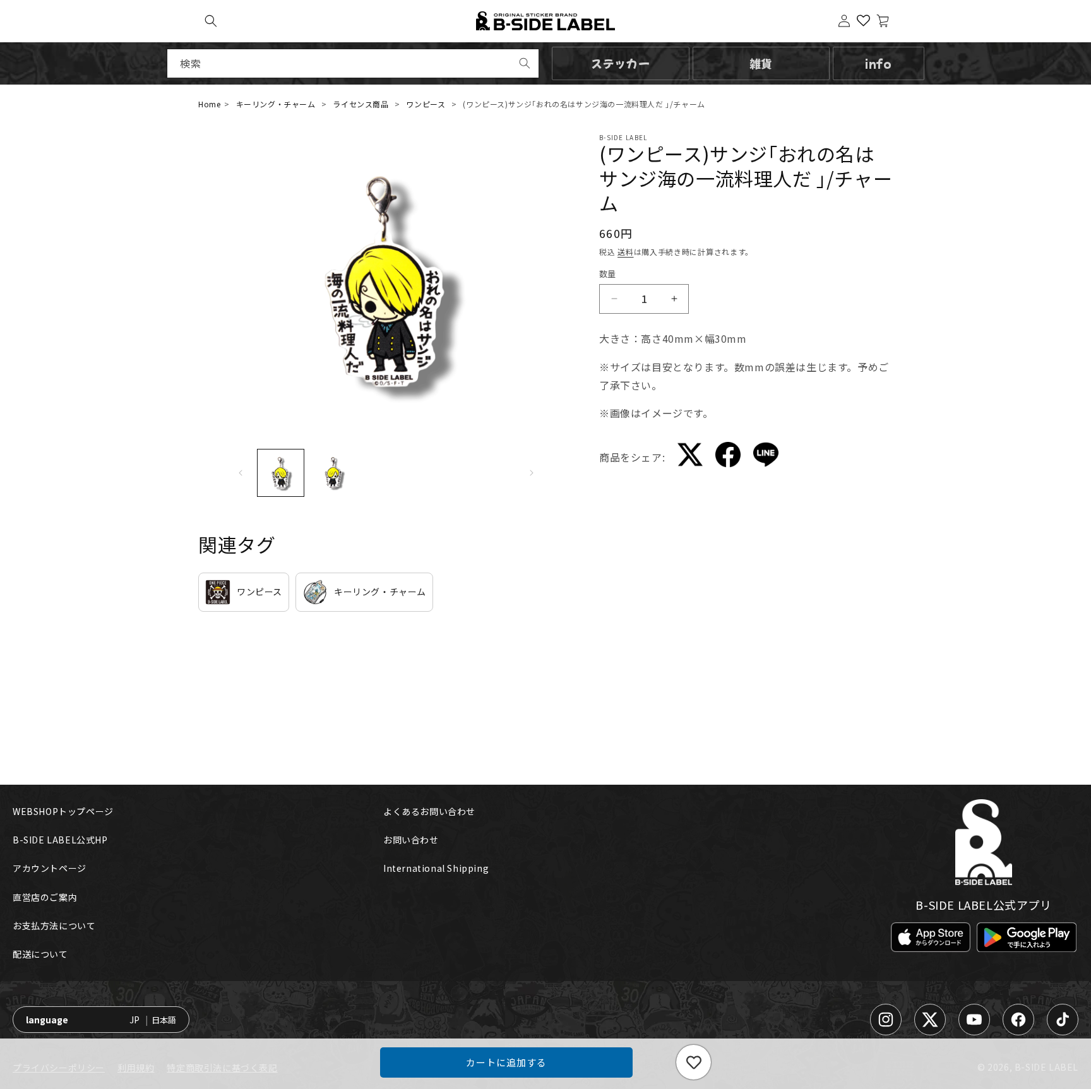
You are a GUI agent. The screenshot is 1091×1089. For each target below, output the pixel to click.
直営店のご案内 (45, 897)
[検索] (525, 63)
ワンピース (425, 103)
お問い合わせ (411, 839)
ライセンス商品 (360, 103)
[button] (211, 20)
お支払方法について (54, 925)
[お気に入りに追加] (693, 1062)
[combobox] (353, 63)
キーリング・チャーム (276, 103)
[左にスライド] (240, 473)
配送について (40, 954)
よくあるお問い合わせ (429, 811)
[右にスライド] (532, 473)
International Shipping (436, 868)
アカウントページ (49, 868)
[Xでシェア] (690, 457)
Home (209, 103)
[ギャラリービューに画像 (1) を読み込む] (281, 472)
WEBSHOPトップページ (63, 811)
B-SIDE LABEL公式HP (60, 839)
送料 (625, 251)
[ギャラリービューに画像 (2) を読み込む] (333, 472)
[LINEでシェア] (765, 457)
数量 (607, 274)
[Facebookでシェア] (728, 457)
